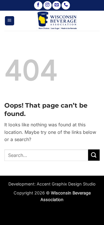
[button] (9, 21)
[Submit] (94, 155)
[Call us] (66, 5)
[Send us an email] (56, 5)
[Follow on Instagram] (47, 5)
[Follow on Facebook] (38, 5)
